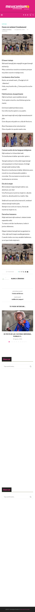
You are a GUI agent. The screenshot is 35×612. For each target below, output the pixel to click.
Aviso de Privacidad (25, 609)
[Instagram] (27, 15)
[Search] (33, 15)
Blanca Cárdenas (7, 29)
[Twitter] (25, 15)
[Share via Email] (27, 272)
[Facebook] (23, 15)
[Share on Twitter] (23, 272)
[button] (3, 326)
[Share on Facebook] (21, 272)
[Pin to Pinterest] (25, 272)
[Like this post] (20, 272)
